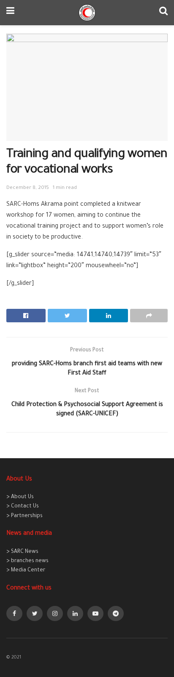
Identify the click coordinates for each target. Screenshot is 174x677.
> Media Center (25, 570)
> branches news (27, 561)
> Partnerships (24, 516)
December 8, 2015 (27, 188)
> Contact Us (22, 507)
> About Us (20, 497)
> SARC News (22, 552)
